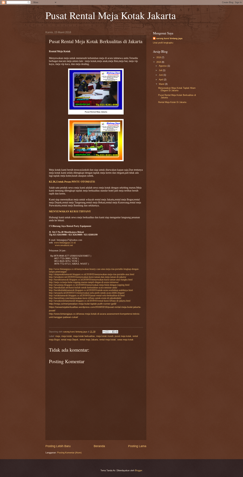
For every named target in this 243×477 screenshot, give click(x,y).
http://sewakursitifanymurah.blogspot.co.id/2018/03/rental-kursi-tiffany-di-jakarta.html (89, 301)
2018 (159, 62)
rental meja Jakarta (89, 339)
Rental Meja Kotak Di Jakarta (172, 102)
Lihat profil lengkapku (163, 42)
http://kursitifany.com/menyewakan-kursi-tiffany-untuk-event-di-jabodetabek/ (85, 298)
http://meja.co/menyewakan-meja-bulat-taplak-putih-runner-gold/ (82, 304)
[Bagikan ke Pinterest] (116, 331)
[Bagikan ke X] (110, 331)
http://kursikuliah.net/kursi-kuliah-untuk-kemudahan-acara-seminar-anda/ (83, 287)
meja (57, 336)
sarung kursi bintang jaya (169, 38)
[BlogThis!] (107, 331)
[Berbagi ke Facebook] (113, 331)
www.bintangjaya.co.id (65, 242)
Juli (161, 70)
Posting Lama (137, 446)
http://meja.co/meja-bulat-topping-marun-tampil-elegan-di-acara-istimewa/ (84, 282)
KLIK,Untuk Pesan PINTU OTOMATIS (72, 181)
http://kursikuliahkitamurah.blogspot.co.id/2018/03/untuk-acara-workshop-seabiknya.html (91, 290)
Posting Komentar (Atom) (69, 452)
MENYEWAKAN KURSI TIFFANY (70, 211)
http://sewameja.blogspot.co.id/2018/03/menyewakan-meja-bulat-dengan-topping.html (89, 285)
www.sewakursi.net (64, 245)
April (161, 79)
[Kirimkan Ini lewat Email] (104, 331)
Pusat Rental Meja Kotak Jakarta (110, 15)
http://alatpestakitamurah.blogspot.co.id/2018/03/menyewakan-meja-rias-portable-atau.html (91, 274)
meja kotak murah (104, 336)
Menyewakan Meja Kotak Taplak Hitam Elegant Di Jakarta (177, 89)
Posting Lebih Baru (58, 446)
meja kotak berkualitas (84, 336)
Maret (162, 84)
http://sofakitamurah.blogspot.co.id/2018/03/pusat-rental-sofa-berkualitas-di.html (87, 295)
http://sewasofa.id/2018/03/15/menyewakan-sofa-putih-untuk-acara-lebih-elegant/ (87, 293)
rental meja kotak (107, 339)
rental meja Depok (69, 339)
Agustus (163, 66)
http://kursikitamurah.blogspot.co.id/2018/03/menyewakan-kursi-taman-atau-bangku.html (91, 279)
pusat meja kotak (123, 336)
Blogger (138, 470)
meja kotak (66, 336)
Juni (161, 75)
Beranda (99, 446)
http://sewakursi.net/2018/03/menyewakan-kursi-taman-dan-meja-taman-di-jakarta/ (87, 277)
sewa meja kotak (125, 339)
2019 (159, 57)
